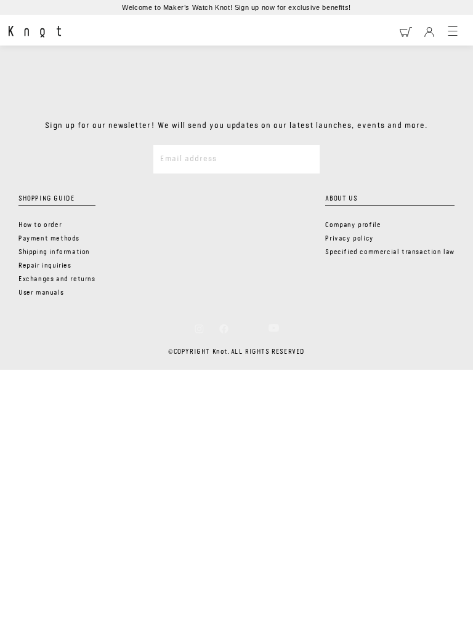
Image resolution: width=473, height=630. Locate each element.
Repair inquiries (44, 266)
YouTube (274, 328)
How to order (40, 225)
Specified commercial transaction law (390, 252)
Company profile (353, 225)
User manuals (40, 293)
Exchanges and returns (56, 279)
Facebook (224, 328)
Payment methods (48, 239)
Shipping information (54, 252)
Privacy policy (349, 239)
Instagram (199, 328)
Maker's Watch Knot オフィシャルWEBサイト (35, 32)
